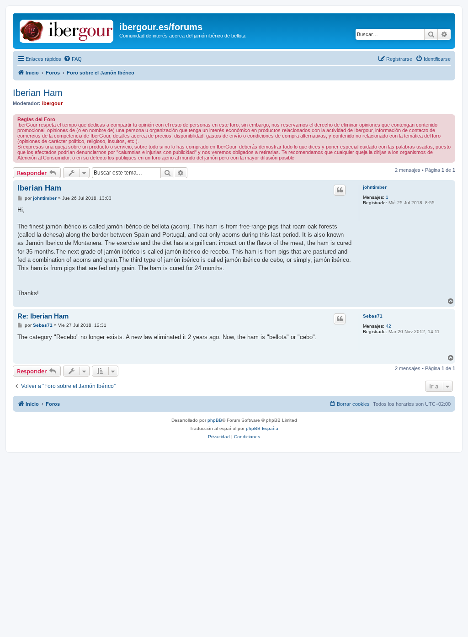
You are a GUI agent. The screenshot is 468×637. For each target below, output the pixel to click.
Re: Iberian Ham (43, 316)
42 (388, 326)
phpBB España (262, 428)
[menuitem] (73, 58)
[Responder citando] (340, 190)
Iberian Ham (38, 93)
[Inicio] (67, 29)
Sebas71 (373, 315)
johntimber (375, 187)
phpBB (214, 420)
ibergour (52, 103)
